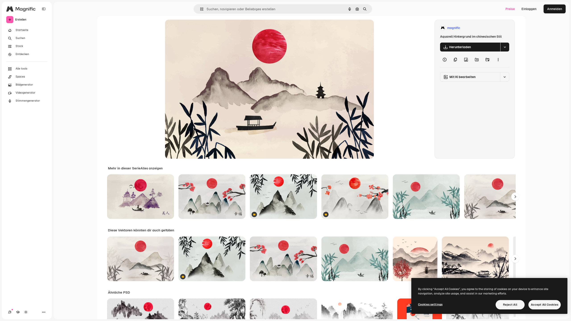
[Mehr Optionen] (498, 59)
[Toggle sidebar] (43, 8)
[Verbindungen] (9, 312)
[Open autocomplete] (200, 9)
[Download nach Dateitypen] (504, 47)
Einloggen (528, 9)
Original (193, 28)
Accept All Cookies (544, 305)
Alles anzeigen (152, 168)
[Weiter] (515, 196)
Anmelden (554, 9)
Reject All (510, 305)
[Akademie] (17, 312)
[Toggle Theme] (25, 312)
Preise (510, 9)
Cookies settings (430, 304)
